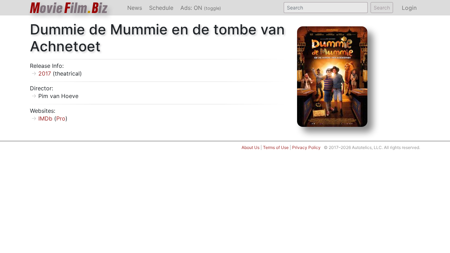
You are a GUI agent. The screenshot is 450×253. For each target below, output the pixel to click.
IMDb (45, 118)
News (134, 7)
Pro (60, 118)
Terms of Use (276, 147)
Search (382, 8)
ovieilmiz (69, 7)
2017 (44, 73)
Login (409, 7)
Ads (200, 7)
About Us (250, 147)
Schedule (161, 7)
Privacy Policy (306, 147)
